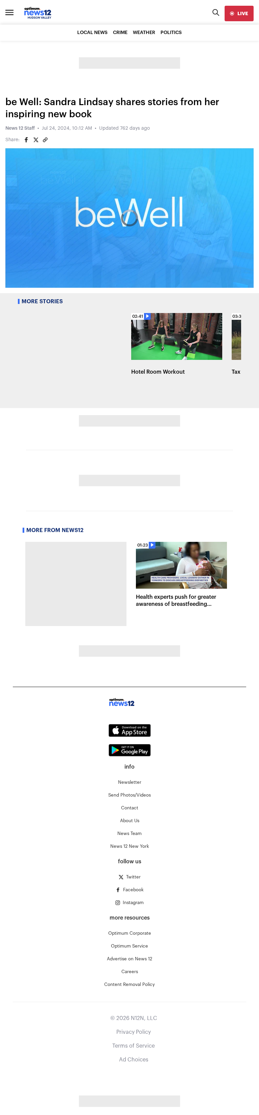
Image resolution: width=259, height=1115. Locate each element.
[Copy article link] (45, 140)
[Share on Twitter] (35, 140)
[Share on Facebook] (26, 140)
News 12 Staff (20, 128)
